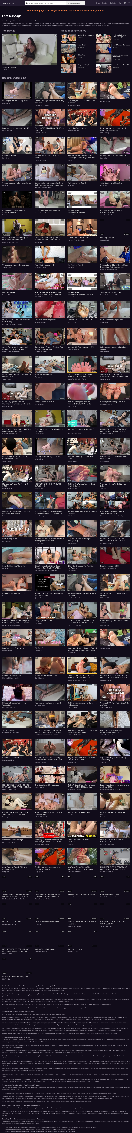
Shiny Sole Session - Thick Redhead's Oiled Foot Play (49, 430)
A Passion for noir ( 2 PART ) (110, 894)
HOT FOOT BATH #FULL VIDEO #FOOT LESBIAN (112, 923)
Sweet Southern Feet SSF (108, 295)
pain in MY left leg (9, 67)
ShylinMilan (104, 322)
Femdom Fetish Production (76, 240)
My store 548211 (7, 541)
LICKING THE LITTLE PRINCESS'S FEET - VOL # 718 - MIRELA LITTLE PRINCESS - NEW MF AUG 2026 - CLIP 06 (113, 430)
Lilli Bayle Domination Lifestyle (12, 324)
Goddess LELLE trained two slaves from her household (82, 704)
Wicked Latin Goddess (75, 735)
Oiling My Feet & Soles (43, 621)
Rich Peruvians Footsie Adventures (46, 735)
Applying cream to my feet (44, 402)
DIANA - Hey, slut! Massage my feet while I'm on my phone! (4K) (15, 239)
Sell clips (113, 3)
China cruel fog (72, 707)
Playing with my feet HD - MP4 (46, 675)
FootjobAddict (104, 351)
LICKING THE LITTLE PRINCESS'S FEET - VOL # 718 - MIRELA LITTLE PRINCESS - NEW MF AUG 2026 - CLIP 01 (113, 868)
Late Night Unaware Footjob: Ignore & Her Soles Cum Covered (16, 512)
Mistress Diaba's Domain (108, 568)
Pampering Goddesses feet (77, 128)
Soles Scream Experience (43, 1088)
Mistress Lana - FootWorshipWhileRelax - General (80, 293)
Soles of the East (40, 762)
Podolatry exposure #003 (109, 566)
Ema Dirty (5, 158)
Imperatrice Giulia (73, 130)
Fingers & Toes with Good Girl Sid (47, 1004)
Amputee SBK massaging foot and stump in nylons (47, 1112)
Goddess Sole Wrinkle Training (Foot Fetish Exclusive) (81, 485)
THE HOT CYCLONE (107, 735)
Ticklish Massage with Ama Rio (46, 1086)
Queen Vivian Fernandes (10, 732)
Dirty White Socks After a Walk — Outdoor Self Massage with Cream (80, 868)
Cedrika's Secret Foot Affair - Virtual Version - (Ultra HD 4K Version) (15, 813)
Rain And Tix (72, 516)
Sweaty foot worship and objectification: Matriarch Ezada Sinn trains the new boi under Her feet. (82, 978)
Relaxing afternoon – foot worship (112, 1086)
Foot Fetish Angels (8, 842)
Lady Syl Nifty (104, 133)
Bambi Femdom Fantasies (108, 269)
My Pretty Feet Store (74, 434)
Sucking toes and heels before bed (47, 210)
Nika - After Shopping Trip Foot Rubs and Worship (81, 567)
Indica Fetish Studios (9, 1006)
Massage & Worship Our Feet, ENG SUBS (81, 458)
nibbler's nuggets (40, 516)
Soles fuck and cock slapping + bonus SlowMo (114, 348)
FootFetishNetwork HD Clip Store (46, 570)
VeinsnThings (6, 267)
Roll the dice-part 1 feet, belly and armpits (47, 157)
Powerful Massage (42, 976)
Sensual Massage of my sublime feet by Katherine (49, 102)
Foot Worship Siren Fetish (43, 187)
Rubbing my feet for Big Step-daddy (15, 101)
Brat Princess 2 (72, 570)
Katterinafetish (7, 650)
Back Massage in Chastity (77, 183)
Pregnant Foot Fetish (10, 1004)
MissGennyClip (72, 461)
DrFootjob (38, 924)
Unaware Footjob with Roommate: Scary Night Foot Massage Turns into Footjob (81, 157)
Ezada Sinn (71, 981)
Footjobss (71, 267)
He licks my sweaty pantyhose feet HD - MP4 (114, 813)
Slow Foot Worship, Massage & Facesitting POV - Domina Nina (79, 1112)
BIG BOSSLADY (7, 1114)
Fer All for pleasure (41, 160)
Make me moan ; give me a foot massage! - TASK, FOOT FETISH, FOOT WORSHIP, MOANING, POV (80, 403)
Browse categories (74, 3)
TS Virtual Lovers (40, 979)
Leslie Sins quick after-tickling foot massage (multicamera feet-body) (47, 895)
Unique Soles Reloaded (10, 1061)
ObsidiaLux (38, 650)
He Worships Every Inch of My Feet (113, 949)
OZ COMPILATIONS (107, 844)
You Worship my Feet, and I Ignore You (16, 1086)
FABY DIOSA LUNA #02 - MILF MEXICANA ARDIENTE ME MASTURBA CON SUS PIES (111, 731)
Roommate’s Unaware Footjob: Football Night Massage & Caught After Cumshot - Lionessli (82, 649)
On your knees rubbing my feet (111, 320)
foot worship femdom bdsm (12, 1031)
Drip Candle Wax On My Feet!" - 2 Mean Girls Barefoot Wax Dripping (82, 731)
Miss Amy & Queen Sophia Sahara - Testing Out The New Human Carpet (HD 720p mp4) (81, 1060)
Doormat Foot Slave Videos (44, 213)
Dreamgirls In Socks (74, 789)
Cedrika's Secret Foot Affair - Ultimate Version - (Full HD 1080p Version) (81, 786)
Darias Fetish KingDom (107, 981)
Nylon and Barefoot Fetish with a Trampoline (14, 704)
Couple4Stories (105, 240)
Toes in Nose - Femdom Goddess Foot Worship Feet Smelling (49, 348)
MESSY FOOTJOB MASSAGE (13, 922)
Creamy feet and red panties (45, 320)
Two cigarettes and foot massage (47, 785)
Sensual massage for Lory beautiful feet (16, 183)
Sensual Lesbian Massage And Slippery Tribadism (82, 512)
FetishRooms (39, 434)
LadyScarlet (6, 215)
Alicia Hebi (103, 185)
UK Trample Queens (74, 1063)
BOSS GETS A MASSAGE (12, 1111)
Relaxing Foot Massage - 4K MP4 (112, 402)
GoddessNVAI (72, 488)
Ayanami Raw (39, 787)
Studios (104, 3)
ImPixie (4, 516)
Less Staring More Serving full (13, 840)
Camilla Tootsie (105, 101)
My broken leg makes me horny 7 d (113, 155)
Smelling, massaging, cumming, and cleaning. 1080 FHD (48, 868)
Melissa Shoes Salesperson (45, 949)
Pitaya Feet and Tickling (43, 899)
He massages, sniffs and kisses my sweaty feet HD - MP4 (15, 458)
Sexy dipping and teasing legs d (79, 812)
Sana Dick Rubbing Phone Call (13, 566)
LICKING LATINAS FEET (10, 242)
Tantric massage (8, 730)
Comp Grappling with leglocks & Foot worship (113, 622)
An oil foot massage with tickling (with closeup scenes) (48, 813)
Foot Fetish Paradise (42, 105)
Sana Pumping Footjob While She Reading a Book (14, 868)
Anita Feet (103, 762)
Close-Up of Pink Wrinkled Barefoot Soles (113, 485)
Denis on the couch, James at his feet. (81, 894)
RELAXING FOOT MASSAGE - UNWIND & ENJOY (111, 211)
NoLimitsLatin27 (40, 404)
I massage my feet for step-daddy (80, 1086)
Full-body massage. (107, 238)
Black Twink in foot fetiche (44, 374)
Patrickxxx (38, 377)
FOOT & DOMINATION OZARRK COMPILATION (112, 841)
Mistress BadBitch (41, 351)
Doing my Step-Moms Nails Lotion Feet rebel (82, 430)
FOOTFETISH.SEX (8, 3)
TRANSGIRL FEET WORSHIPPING (81, 320)
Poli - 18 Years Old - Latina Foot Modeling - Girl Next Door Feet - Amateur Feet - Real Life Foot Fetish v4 (82, 1005)
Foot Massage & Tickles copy (13, 648)
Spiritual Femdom (41, 133)
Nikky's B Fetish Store (42, 817)
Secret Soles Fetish (106, 926)
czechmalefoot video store (76, 897)
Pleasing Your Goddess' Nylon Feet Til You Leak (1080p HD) (114, 978)
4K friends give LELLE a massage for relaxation (81, 102)
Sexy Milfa (103, 158)
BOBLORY (6, 70)
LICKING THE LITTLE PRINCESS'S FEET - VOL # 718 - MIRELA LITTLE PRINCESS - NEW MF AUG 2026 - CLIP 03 (113, 677)
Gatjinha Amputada (41, 1116)
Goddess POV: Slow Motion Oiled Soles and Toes (49, 129)
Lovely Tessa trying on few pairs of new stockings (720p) (114, 786)
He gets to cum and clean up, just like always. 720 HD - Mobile (113, 129)
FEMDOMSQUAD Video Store (45, 297)
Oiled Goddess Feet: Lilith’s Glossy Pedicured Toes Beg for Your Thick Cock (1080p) (48, 567)
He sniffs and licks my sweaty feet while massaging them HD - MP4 (49, 540)
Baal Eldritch (72, 406)
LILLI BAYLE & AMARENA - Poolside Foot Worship (16, 321)
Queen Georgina (40, 598)
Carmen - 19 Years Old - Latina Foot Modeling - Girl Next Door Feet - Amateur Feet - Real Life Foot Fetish (81, 677)
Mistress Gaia (104, 461)
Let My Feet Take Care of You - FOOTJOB (79, 841)
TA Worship (104, 1036)
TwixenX (70, 160)
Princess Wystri (7, 295)
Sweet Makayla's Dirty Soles (110, 292)
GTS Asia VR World (74, 105)
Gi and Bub (71, 653)
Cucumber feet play (75, 949)
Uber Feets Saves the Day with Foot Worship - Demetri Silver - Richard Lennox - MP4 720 (48, 239)
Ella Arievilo (38, 623)
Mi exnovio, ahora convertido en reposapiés (46, 1032)
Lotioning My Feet (8, 292)
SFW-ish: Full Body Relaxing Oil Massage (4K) (79, 540)
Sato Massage (72, 543)
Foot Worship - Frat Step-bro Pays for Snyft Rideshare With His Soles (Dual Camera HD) (48, 512)
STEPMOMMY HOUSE (9, 434)
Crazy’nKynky (72, 322)
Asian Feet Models (106, 215)
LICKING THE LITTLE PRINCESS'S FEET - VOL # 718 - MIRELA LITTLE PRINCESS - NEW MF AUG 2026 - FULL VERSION (15, 950)
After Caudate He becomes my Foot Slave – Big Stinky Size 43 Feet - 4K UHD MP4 (48, 294)
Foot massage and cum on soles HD (15, 128)
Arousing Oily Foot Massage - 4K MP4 (81, 347)
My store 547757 (73, 951)
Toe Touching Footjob (75, 265)
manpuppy (38, 242)
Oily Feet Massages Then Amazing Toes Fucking (113, 759)
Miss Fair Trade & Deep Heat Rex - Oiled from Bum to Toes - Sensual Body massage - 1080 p (114, 1005)
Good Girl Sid (39, 1006)
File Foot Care (40, 648)
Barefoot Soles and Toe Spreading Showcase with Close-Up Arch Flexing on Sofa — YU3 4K (49, 759)
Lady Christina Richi (74, 871)
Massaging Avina (8, 1059)
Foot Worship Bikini (9, 539)
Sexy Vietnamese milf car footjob (47, 922)
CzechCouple (6, 379)
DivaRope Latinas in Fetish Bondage (112, 516)
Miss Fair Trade (105, 1008)
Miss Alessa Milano (8, 707)
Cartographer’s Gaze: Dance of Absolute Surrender (13, 211)
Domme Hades (40, 1036)
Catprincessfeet (105, 379)
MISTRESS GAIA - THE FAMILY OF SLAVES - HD (113, 458)
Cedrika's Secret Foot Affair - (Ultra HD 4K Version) (82, 923)
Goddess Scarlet (40, 267)
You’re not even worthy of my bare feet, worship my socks (49, 594)
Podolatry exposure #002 (11, 675)
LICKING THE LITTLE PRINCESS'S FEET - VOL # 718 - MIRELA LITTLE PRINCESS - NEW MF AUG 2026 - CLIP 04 (81, 622)
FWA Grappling (105, 625)
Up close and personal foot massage (15, 265)
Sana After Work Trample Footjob (80, 1031)
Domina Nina (72, 1116)
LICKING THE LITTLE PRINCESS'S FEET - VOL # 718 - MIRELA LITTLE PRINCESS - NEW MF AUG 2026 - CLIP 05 (113, 540)
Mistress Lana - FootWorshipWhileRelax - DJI (78, 211)
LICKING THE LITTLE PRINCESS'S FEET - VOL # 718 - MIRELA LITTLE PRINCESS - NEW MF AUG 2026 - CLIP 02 (15, 786)
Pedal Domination (73, 349)
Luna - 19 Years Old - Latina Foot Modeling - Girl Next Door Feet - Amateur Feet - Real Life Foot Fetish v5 (82, 376)
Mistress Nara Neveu (42, 844)
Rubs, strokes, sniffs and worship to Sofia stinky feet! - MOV (113, 512)
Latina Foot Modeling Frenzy (77, 379)
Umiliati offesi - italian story (109, 897)
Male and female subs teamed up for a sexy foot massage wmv (114, 1032)
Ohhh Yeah (71, 185)
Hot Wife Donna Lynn (9, 924)
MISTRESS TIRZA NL (9, 1034)
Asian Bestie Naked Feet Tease (111, 183)
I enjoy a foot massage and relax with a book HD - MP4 (16, 375)
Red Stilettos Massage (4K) (45, 265)
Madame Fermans (41, 951)
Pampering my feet (9, 155)
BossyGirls (71, 215)
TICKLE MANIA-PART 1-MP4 (78, 238)
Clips (98, 3)
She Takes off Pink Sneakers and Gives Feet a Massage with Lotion (16, 430)
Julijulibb (103, 488)
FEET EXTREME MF (107, 434)
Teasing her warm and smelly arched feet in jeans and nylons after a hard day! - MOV (15, 896)
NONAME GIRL (7, 130)
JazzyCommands (40, 322)
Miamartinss (6, 103)
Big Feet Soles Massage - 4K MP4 (15, 593)
